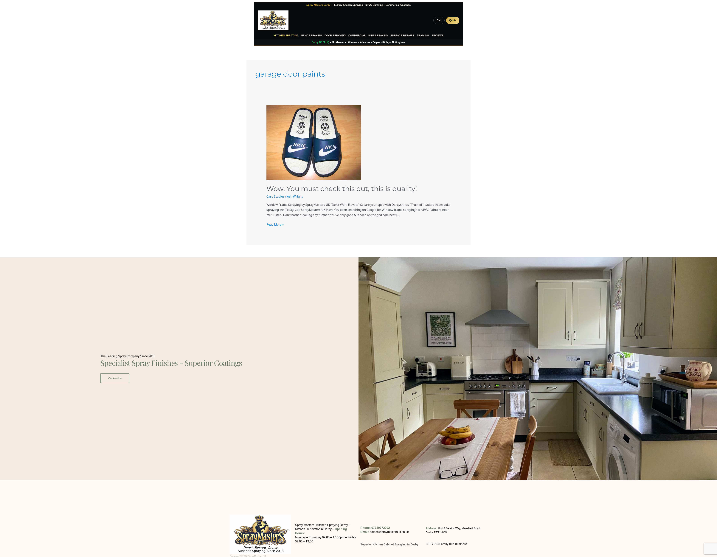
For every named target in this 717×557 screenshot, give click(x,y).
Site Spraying (378, 35)
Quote (452, 20)
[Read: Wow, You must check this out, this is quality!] (358, 142)
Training (423, 35)
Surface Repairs (402, 35)
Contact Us (115, 378)
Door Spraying (335, 35)
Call (439, 20)
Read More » (275, 224)
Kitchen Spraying (286, 35)
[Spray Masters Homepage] (273, 20)
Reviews (437, 35)
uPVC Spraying (311, 35)
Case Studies (275, 196)
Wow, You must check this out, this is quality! (341, 188)
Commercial (357, 35)
